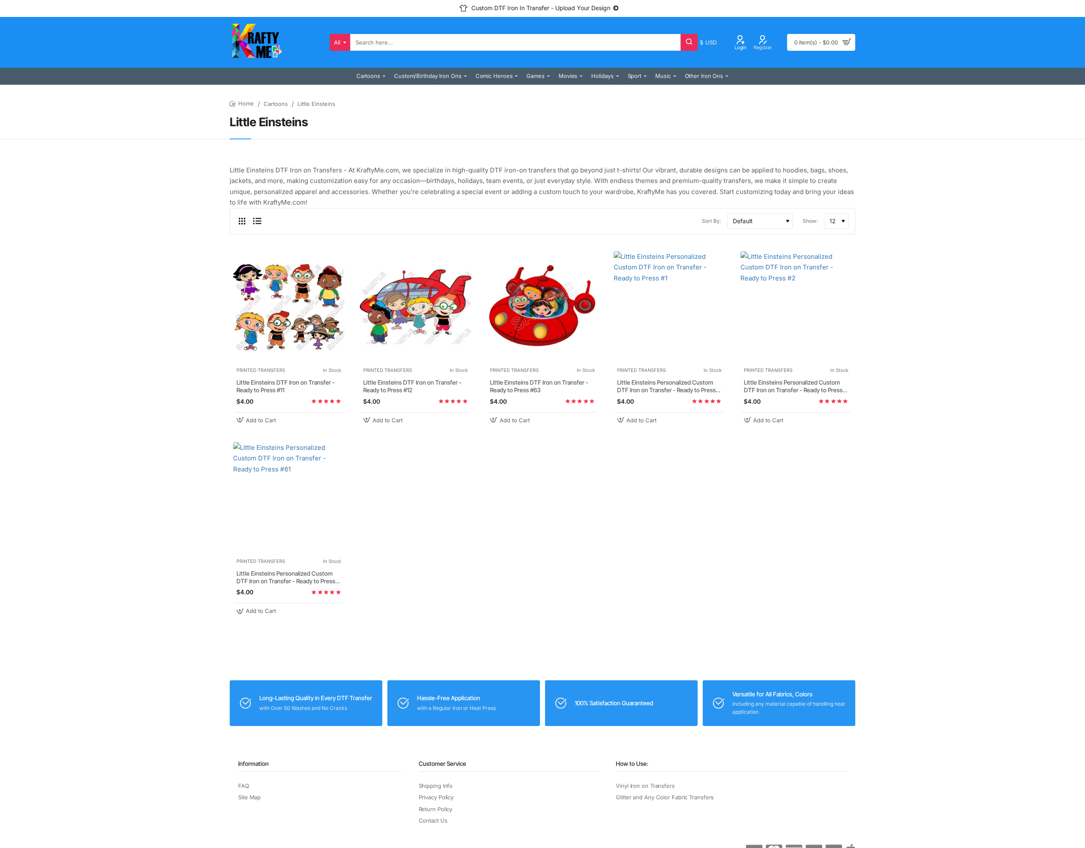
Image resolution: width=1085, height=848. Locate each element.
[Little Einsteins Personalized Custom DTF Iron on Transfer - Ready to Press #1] (669, 307)
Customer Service (442, 763)
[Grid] (242, 221)
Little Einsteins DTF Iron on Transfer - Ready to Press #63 (539, 386)
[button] (257, 420)
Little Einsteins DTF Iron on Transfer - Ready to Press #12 (412, 386)
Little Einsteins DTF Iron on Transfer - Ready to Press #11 (285, 386)
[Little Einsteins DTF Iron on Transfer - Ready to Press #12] (415, 307)
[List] (257, 221)
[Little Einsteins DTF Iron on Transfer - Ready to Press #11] (289, 307)
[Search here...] (689, 42)
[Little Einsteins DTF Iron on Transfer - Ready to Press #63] (542, 307)
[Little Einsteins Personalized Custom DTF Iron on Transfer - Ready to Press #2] (796, 307)
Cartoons (276, 103)
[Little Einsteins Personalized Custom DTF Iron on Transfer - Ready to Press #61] (289, 498)
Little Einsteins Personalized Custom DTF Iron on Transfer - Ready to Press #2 (793, 386)
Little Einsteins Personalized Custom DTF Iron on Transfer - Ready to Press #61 (285, 577)
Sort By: (711, 221)
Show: (810, 221)
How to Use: (632, 763)
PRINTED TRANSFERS (260, 370)
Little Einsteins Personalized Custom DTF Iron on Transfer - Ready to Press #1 (666, 386)
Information (253, 763)
